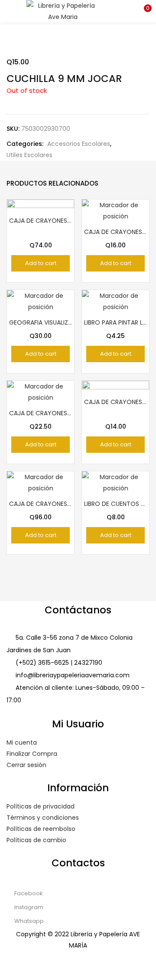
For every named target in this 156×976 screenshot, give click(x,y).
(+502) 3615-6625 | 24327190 (59, 662)
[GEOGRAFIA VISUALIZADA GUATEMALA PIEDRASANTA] (40, 301)
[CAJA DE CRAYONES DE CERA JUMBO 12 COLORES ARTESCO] (115, 413)
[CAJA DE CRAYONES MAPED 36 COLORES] (40, 232)
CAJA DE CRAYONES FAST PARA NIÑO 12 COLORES (115, 231)
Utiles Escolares (29, 155)
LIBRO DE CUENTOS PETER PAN (115, 503)
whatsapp (28, 921)
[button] (143, 11)
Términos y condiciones (42, 817)
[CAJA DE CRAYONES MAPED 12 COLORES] (40, 391)
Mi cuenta (21, 742)
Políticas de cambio (36, 840)
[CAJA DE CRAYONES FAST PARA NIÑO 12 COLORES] (115, 210)
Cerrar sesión (26, 765)
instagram (28, 907)
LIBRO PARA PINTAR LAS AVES (115, 322)
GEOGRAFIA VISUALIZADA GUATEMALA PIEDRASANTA (40, 322)
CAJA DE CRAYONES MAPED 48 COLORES (40, 503)
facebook (28, 893)
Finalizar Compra (31, 753)
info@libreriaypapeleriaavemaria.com (73, 675)
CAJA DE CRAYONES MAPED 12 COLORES (40, 413)
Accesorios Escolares (78, 143)
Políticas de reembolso (40, 828)
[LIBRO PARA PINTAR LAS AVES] (115, 301)
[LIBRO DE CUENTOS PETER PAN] (115, 482)
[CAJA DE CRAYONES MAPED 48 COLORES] (40, 482)
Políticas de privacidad (40, 806)
